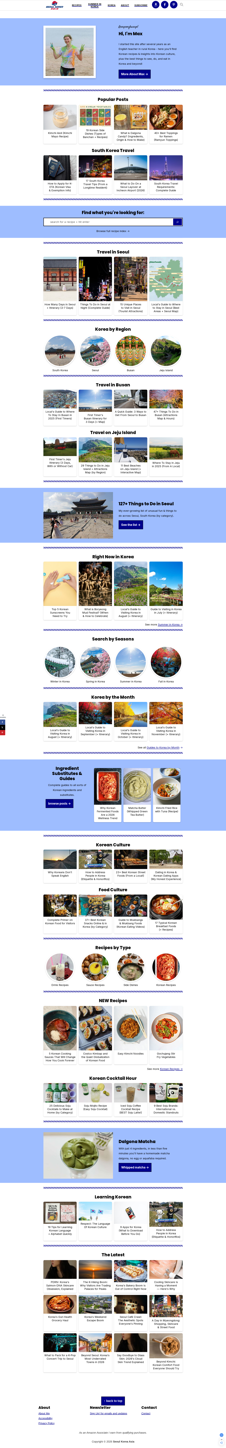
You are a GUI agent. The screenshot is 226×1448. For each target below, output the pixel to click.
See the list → (130, 524)
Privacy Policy (46, 1423)
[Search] (177, 222)
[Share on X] (2, 727)
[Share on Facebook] (2, 722)
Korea (112, 5)
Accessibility (45, 1418)
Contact (145, 1413)
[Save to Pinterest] (2, 732)
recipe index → (120, 231)
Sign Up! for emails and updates (108, 1413)
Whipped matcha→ (135, 1167)
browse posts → (59, 803)
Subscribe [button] (141, 5)
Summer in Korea (94, 5)
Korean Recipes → (171, 1069)
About (125, 5)
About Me (44, 1413)
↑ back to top (113, 1401)
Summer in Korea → (170, 624)
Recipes (77, 5)
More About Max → (134, 74)
